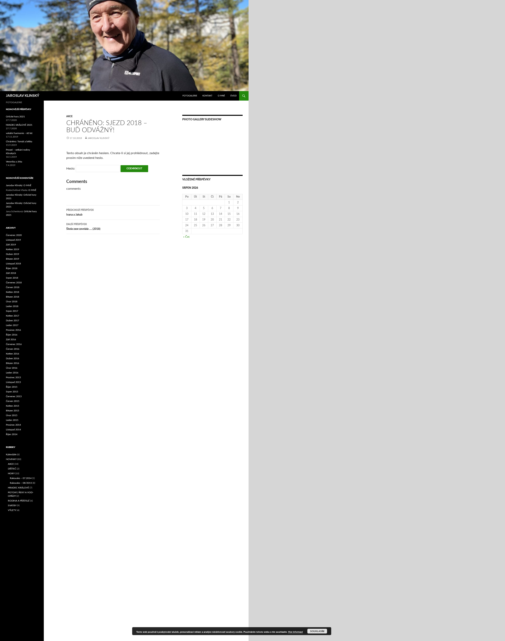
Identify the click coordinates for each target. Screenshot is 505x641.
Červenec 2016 (14, 344)
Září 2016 (11, 339)
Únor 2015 (11, 415)
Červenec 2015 (14, 396)
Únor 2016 (11, 368)
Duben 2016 (12, 358)
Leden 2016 (12, 372)
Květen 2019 (12, 249)
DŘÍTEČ (12, 469)
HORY (11, 473)
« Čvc (186, 237)
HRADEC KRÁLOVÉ (18, 487)
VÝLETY (12, 510)
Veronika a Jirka (14, 161)
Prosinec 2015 (13, 377)
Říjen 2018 (11, 268)
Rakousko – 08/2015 (21, 483)
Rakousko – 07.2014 (21, 478)
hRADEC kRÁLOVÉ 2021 (19, 125)
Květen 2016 (12, 354)
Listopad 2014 (13, 429)
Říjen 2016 (11, 335)
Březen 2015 (12, 410)
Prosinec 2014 (13, 425)
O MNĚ (221, 96)
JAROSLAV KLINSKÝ (22, 96)
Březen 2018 (12, 297)
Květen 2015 (12, 406)
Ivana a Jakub (80, 212)
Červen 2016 (12, 349)
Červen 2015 (12, 401)
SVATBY (12, 505)
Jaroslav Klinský (98, 138)
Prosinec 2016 (13, 330)
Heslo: (71, 168)
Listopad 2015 (13, 382)
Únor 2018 (11, 301)
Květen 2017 (12, 316)
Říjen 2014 (11, 434)
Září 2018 (11, 273)
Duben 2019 (12, 254)
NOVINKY (11, 459)
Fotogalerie (189, 96)
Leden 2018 (12, 306)
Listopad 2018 (13, 263)
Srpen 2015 (12, 391)
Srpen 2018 (12, 278)
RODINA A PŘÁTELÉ (19, 501)
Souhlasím (317, 631)
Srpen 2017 (12, 311)
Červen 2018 (12, 287)
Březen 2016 (12, 363)
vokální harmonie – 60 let (19, 133)
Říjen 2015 (11, 387)
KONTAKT (207, 96)
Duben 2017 (12, 320)
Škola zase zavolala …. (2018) (83, 226)
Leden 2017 (12, 325)
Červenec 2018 (14, 282)
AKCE (69, 116)
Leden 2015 (12, 420)
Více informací (295, 631)
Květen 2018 (12, 292)
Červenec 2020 (14, 235)
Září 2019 (11, 244)
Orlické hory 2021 (15, 116)
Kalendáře (11, 454)
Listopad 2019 (13, 240)
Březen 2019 (12, 259)
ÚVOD (233, 96)
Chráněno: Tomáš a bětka (19, 141)
